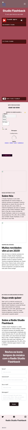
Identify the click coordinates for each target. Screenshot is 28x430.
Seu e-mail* (5, 384)
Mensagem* (5, 392)
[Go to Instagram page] (25, 417)
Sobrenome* (5, 376)
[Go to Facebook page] (14, 417)
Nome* (4, 369)
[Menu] (25, 4)
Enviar (14, 404)
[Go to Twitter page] (3, 417)
